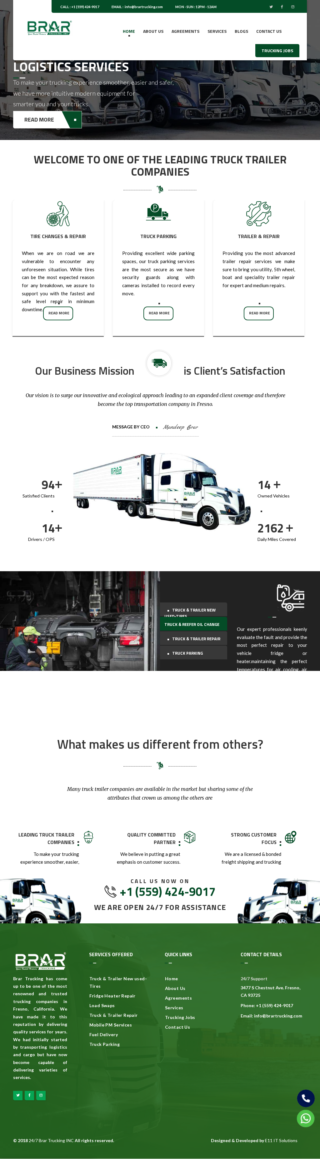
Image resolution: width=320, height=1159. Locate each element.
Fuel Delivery (103, 1034)
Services (217, 31)
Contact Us (177, 1027)
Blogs (241, 31)
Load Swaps (102, 1005)
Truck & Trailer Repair (113, 1015)
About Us (175, 988)
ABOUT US (153, 31)
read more (58, 313)
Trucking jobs (277, 50)
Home (129, 31)
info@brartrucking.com (144, 7)
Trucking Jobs (180, 1017)
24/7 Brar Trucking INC (51, 1140)
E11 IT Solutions (281, 1140)
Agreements (185, 31)
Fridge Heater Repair (112, 995)
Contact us (269, 31)
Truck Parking (104, 1044)
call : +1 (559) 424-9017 (79, 7)
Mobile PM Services (110, 1024)
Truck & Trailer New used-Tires (118, 982)
